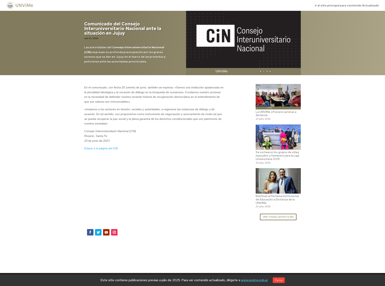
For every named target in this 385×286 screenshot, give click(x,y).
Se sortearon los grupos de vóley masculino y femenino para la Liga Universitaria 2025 (277, 155)
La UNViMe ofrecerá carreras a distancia (276, 113)
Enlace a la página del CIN (101, 148)
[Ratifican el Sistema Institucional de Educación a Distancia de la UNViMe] (278, 191)
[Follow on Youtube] (106, 232)
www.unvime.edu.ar (254, 280)
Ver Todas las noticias (278, 216)
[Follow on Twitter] (98, 232)
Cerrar (279, 280)
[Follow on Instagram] (114, 232)
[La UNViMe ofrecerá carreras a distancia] (278, 107)
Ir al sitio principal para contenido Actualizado (347, 5)
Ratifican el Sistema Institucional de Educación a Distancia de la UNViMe (277, 199)
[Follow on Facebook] (90, 232)
